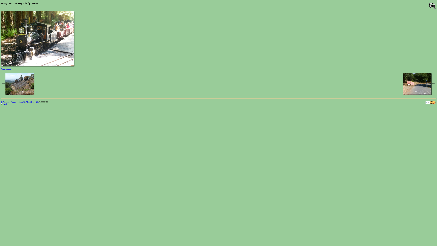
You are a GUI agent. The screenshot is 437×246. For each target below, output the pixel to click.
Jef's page (5, 102)
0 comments (6, 69)
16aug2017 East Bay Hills (28, 102)
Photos (13, 102)
